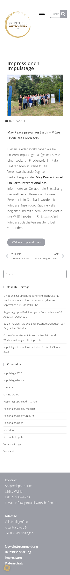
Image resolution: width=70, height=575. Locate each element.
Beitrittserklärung (18, 552)
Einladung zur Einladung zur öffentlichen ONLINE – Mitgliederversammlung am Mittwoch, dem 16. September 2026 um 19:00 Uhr (32, 300)
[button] (41, 14)
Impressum (13, 557)
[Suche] (63, 14)
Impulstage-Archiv (14, 380)
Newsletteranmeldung (21, 546)
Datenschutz (14, 563)
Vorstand (9, 451)
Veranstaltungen (13, 444)
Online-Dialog (11, 394)
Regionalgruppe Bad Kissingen (21, 401)
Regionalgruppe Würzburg (19, 415)
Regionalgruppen (13, 423)
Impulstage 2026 (13, 373)
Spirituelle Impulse (14, 437)
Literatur (8, 387)
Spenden (9, 430)
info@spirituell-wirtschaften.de (36, 503)
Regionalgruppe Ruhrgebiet (19, 408)
